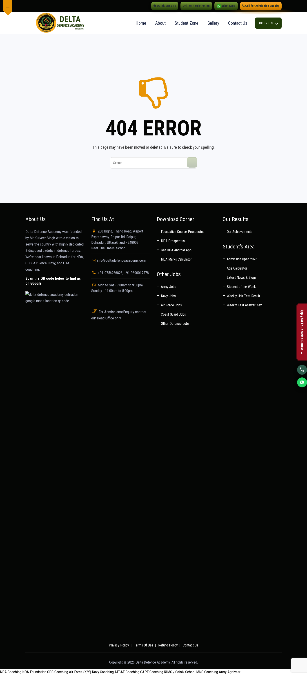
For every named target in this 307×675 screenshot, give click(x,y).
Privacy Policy (119, 645)
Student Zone (186, 23)
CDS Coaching (57, 672)
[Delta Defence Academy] (59, 23)
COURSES (266, 23)
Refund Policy (168, 645)
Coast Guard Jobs (173, 314)
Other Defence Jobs (175, 323)
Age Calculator (237, 268)
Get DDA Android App (176, 250)
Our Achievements (239, 232)
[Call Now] (302, 370)
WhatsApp (228, 5)
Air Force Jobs (171, 305)
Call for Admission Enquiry (262, 5)
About (160, 23)
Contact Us (237, 23)
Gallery (213, 23)
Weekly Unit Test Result (243, 296)
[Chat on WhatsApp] (302, 383)
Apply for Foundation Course (302, 332)
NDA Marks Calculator (176, 259)
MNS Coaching (207, 672)
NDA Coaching (10, 672)
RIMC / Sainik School (179, 672)
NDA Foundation (34, 672)
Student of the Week (241, 287)
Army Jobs (168, 287)
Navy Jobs (168, 296)
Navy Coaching (103, 672)
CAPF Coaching (151, 672)
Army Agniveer (229, 672)
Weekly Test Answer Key (244, 305)
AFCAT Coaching (127, 672)
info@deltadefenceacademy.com (121, 260)
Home (141, 23)
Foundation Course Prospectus (182, 232)
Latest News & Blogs (241, 277)
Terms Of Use (143, 645)
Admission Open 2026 (242, 259)
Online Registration (196, 5)
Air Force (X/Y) (80, 672)
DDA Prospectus (173, 241)
